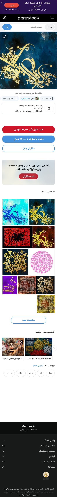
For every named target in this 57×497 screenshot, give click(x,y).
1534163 (45, 98)
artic (31, 373)
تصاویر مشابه (8, 98)
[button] (28, 440)
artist (20, 373)
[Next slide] (3, 348)
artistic (9, 373)
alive (50, 373)
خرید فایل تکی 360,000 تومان (28, 129)
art (40, 373)
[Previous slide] (54, 348)
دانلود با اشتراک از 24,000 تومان (29, 139)
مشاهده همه (28, 320)
